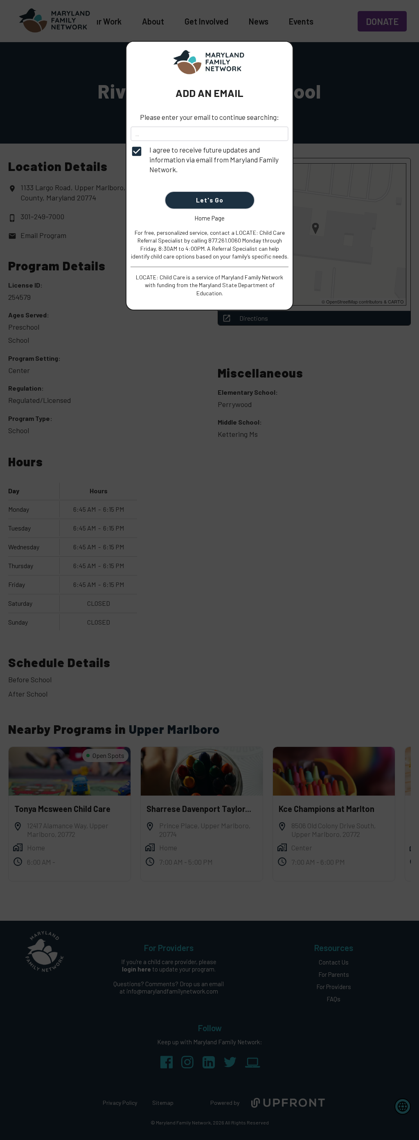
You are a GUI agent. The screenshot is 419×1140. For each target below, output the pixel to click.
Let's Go (209, 200)
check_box (137, 151)
